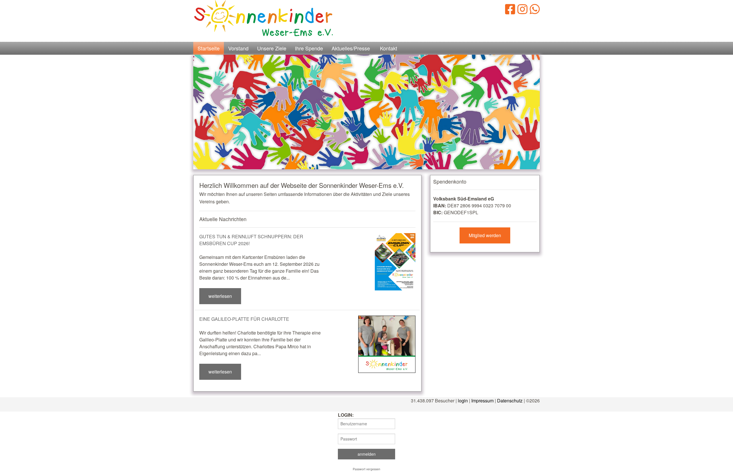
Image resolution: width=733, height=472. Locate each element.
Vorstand (238, 48)
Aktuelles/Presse (351, 48)
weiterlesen (220, 296)
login (463, 400)
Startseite (209, 48)
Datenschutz (510, 400)
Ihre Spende (309, 48)
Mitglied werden (485, 235)
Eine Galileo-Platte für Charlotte (244, 319)
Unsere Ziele (271, 48)
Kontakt (388, 48)
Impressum (482, 400)
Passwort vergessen (366, 469)
